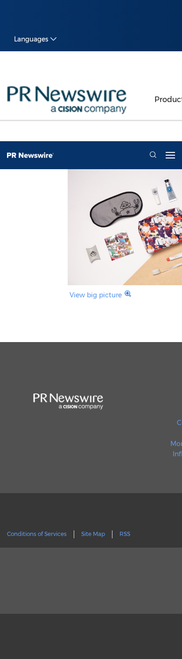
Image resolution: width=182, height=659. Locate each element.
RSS (124, 533)
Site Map (93, 533)
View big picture (96, 295)
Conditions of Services (37, 533)
